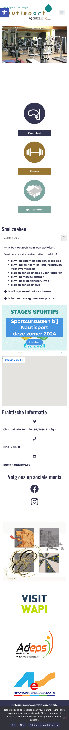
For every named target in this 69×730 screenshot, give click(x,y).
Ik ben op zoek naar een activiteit (31, 247)
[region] (34, 328)
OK (13, 725)
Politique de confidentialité (44, 725)
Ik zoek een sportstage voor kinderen (36, 272)
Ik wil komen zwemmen (27, 276)
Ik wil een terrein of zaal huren (29, 291)
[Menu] (62, 12)
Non (22, 725)
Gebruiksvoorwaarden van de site (34, 705)
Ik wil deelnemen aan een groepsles (36, 260)
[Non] (63, 717)
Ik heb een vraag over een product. (32, 298)
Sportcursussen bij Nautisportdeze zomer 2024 (34, 327)
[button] (4, 12)
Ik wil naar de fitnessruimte (30, 280)
